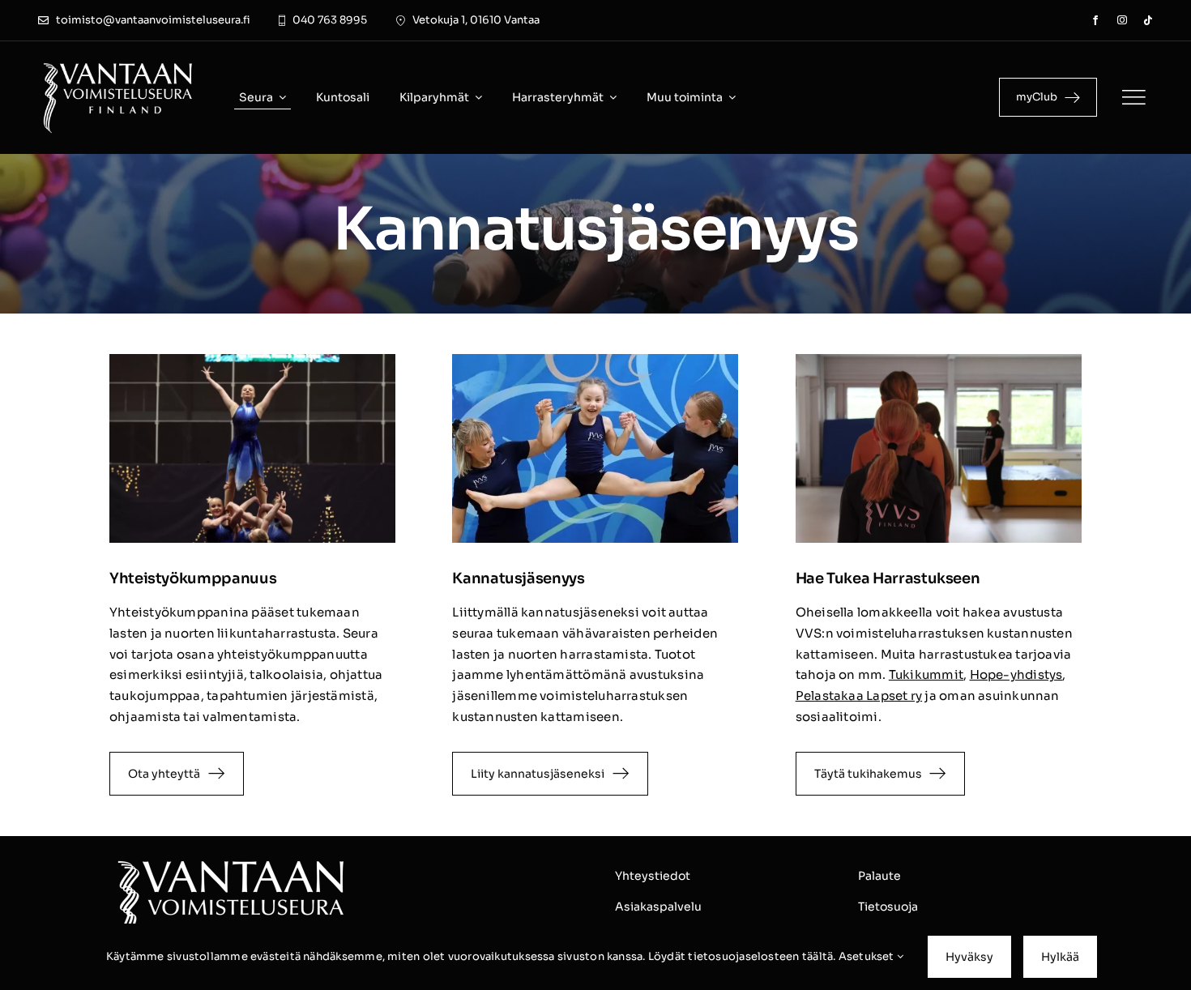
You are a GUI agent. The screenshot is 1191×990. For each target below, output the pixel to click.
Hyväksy (969, 956)
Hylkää (1060, 956)
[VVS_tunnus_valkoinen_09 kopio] (118, 63)
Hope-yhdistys (1016, 674)
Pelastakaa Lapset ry (859, 695)
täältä (817, 956)
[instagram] (1122, 20)
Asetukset (868, 956)
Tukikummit (926, 674)
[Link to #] (1133, 97)
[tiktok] (1148, 20)
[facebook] (1095, 20)
